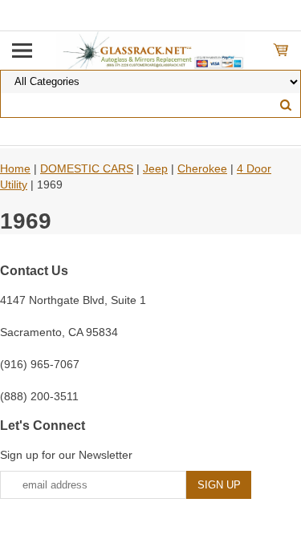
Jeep (155, 168)
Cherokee (202, 168)
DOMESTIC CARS (86, 168)
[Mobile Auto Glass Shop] (150, 49)
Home (15, 168)
